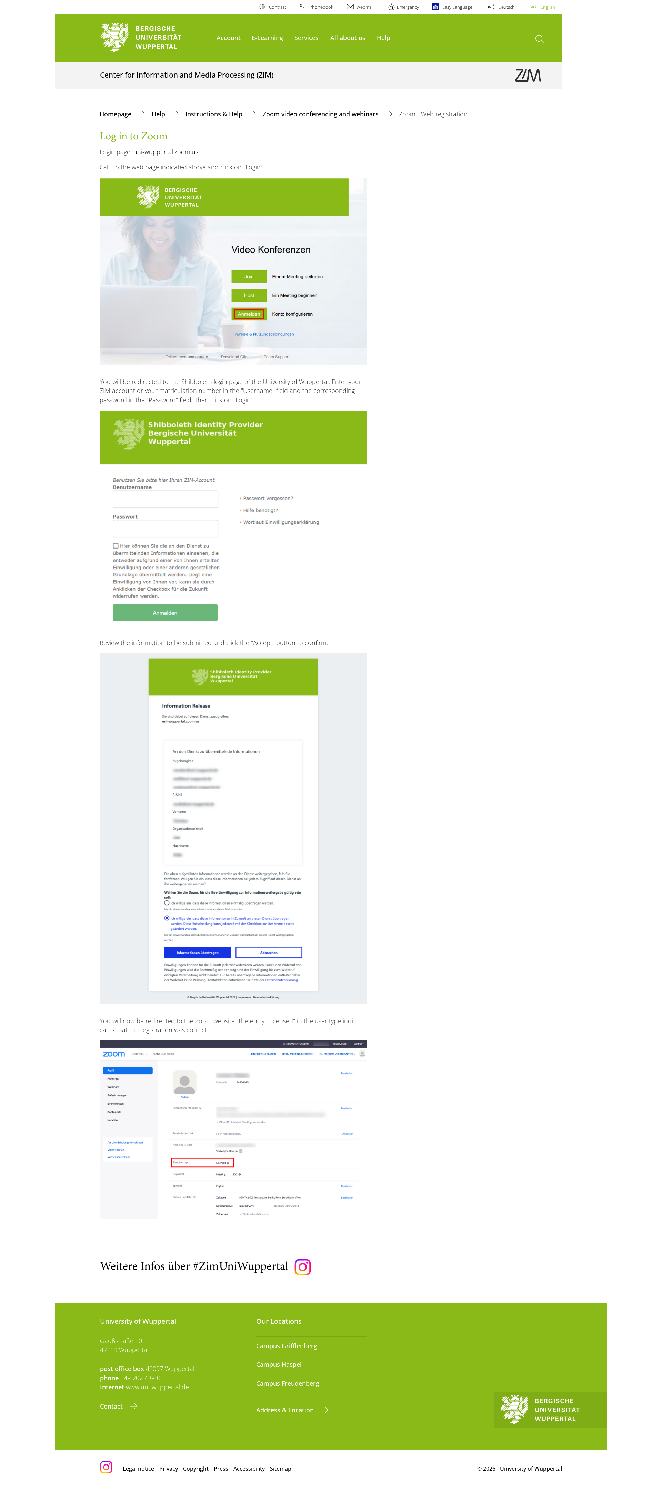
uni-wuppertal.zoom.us (165, 152)
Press (221, 1468)
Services (306, 37)
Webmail (365, 7)
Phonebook (321, 7)
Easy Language (457, 7)
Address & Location (285, 1410)
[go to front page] (155, 38)
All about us (347, 37)
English (548, 7)
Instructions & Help (214, 114)
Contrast (277, 7)
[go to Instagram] (302, 1267)
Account (229, 37)
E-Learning (267, 37)
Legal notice (138, 1468)
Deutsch (506, 7)
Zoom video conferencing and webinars (321, 114)
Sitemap (280, 1468)
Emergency (408, 7)
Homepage (116, 114)
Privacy (168, 1468)
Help (383, 37)
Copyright (196, 1468)
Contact (112, 1406)
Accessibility (249, 1468)
